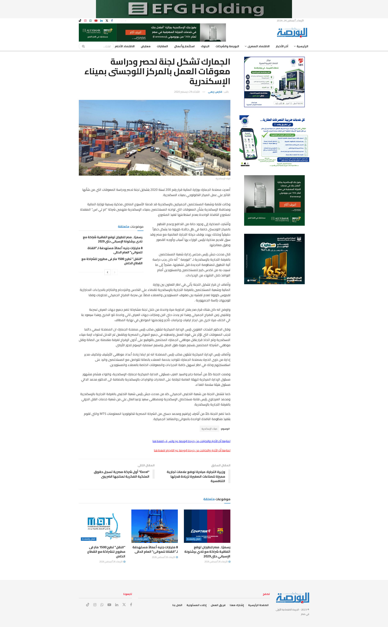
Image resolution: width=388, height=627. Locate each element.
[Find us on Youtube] (96, 20)
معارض (146, 46)
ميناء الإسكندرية (209, 428)
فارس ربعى (215, 91)
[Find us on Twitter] (106, 20)
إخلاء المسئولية (197, 605)
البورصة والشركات (227, 46)
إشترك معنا (237, 605)
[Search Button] (82, 46)
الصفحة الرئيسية (258, 605)
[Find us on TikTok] (80, 20)
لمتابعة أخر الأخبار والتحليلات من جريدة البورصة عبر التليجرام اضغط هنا (192, 450)
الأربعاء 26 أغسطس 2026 (216, 562)
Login (121, 20)
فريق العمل (218, 605)
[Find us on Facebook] (112, 20)
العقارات (162, 46)
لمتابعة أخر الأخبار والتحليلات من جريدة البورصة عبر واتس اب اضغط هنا (191, 441)
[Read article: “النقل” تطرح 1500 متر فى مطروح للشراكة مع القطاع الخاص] (102, 526)
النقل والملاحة (193, 539)
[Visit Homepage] (293, 32)
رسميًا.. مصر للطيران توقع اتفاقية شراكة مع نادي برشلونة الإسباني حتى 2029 (112, 239)
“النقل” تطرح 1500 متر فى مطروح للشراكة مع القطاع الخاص (111, 261)
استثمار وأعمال (184, 46)
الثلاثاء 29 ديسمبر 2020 (187, 91)
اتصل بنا (177, 605)
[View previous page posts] (115, 272)
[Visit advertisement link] (194, 9)
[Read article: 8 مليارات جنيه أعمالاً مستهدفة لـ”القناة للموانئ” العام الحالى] (154, 526)
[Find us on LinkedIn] (101, 20)
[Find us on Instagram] (85, 20)
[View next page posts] (107, 272)
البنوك (205, 46)
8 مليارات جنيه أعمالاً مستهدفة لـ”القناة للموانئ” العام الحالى (115, 250)
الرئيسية (302, 46)
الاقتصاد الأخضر (125, 46)
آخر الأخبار (282, 46)
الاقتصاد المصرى (259, 46)
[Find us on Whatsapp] (90, 20)
